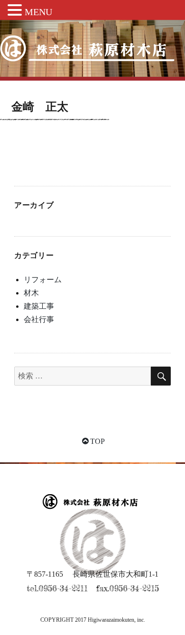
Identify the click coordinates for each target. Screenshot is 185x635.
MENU (38, 12)
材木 (31, 293)
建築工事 (39, 306)
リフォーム (43, 280)
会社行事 (39, 319)
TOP (97, 441)
